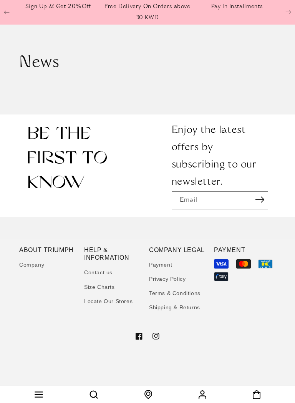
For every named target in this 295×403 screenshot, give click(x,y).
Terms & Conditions (175, 293)
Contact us (98, 272)
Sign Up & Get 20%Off (58, 7)
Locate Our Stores (108, 301)
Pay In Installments (237, 7)
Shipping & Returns (174, 307)
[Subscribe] (259, 199)
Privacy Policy (167, 279)
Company (31, 265)
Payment (160, 265)
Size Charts (99, 287)
